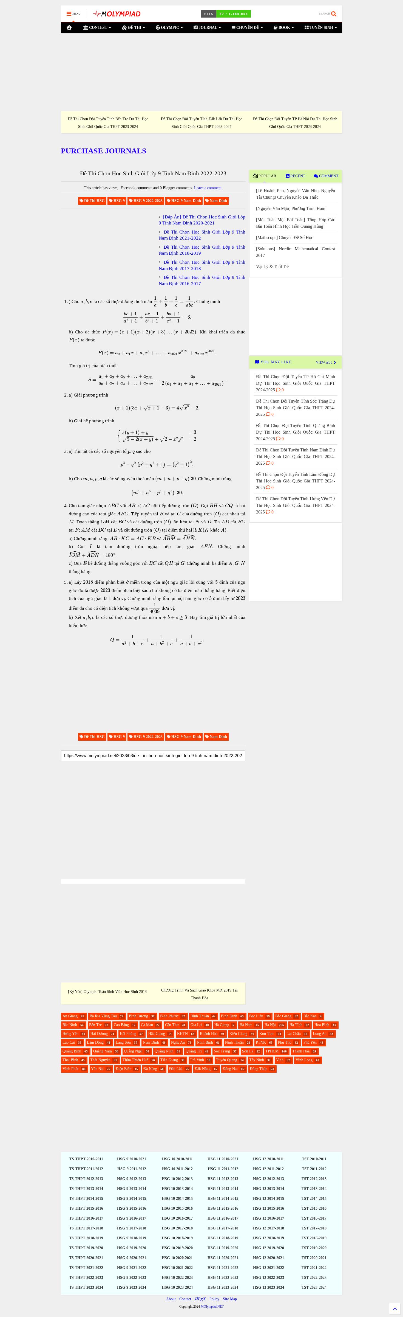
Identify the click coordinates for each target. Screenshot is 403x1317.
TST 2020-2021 (314, 1258)
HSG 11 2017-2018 (223, 1228)
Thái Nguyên (100, 1060)
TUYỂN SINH (320, 28)
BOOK (283, 28)
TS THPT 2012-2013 (86, 1179)
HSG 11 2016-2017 (223, 1218)
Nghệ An (178, 1042)
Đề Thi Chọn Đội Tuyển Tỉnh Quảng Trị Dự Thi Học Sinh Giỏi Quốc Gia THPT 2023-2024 (295, 122)
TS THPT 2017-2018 (86, 1228)
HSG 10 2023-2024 (177, 1287)
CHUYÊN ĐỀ (247, 28)
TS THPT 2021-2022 (86, 1268)
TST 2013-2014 (314, 1189)
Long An (320, 1034)
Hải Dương (99, 1034)
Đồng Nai (230, 1069)
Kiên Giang (238, 1034)
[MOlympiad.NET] (116, 15)
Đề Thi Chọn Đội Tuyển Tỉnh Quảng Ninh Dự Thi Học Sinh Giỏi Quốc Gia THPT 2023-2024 (201, 122)
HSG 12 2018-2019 (268, 1238)
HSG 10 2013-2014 (177, 1189)
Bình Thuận (200, 1016)
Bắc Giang (283, 1016)
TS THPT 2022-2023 (86, 1278)
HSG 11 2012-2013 (223, 1179)
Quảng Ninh (164, 1051)
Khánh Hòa (208, 1034)
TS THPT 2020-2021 (86, 1258)
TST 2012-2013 (314, 1179)
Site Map (230, 1299)
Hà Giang (221, 1025)
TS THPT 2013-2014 (86, 1189)
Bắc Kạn (310, 1016)
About (171, 1299)
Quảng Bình (72, 1051)
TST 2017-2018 (314, 1228)
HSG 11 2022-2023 (223, 1278)
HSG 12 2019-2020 (268, 1248)
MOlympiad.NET (212, 1306)
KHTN (182, 1034)
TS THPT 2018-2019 (86, 1238)
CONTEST (97, 28)
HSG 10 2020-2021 (177, 1258)
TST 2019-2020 (314, 1248)
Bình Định (229, 1016)
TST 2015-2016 (314, 1208)
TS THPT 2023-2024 (86, 1287)
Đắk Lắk (176, 1069)
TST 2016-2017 (314, 1218)
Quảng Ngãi (133, 1051)
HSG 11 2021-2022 (223, 1268)
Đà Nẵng (150, 1069)
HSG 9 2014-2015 (131, 1199)
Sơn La (247, 1051)
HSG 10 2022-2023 (177, 1278)
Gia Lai (196, 1025)
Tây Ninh (256, 1060)
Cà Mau (147, 1025)
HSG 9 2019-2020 (131, 1248)
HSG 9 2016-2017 (131, 1218)
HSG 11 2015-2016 (223, 1208)
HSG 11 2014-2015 (223, 1199)
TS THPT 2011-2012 (86, 1169)
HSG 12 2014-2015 (268, 1199)
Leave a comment (208, 188)
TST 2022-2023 (314, 1278)
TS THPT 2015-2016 (86, 1208)
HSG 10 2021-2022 (177, 1268)
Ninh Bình (205, 1042)
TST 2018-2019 (314, 1238)
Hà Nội (270, 1025)
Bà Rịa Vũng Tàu (103, 1016)
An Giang (70, 1016)
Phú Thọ (284, 1042)
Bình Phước (169, 1016)
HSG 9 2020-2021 (131, 1258)
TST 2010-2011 (314, 1159)
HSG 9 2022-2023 (131, 1278)
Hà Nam (246, 1025)
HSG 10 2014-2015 (177, 1199)
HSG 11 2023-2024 (223, 1287)
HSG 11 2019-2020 (223, 1248)
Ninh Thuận (234, 1042)
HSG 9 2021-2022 (131, 1268)
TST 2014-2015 (314, 1199)
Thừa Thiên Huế (135, 1060)
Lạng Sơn (123, 1042)
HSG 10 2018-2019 (177, 1238)
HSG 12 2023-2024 (268, 1287)
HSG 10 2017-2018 (177, 1228)
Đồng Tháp (258, 1069)
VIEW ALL (325, 362)
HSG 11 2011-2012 (223, 1169)
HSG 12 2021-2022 (268, 1268)
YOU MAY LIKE (275, 362)
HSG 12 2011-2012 (268, 1169)
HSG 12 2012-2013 (268, 1179)
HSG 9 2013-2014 (131, 1189)
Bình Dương (138, 1016)
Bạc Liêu (256, 1016)
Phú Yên (310, 1042)
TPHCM (272, 1051)
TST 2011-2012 (314, 1169)
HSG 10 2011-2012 (177, 1169)
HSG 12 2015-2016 (268, 1208)
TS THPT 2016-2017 (86, 1218)
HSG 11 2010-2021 (223, 1159)
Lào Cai (69, 1042)
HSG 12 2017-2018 (268, 1228)
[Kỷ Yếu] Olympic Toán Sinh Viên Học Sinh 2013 (107, 992)
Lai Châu (293, 1034)
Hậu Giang (156, 1034)
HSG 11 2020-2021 (223, 1258)
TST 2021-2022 (314, 1268)
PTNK (261, 1042)
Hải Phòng (128, 1034)
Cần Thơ (171, 1025)
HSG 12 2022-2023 (268, 1278)
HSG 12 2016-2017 (268, 1218)
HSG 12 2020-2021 (268, 1258)
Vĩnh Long (304, 1060)
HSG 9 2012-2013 (131, 1179)
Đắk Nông (203, 1069)
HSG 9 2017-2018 (131, 1228)
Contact (185, 1299)
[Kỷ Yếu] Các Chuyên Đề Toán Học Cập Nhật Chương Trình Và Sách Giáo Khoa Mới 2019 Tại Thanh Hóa (199, 990)
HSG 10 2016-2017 (177, 1218)
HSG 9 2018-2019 (131, 1238)
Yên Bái (97, 1069)
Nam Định (151, 1042)
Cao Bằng (121, 1025)
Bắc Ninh (70, 1025)
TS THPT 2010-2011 (86, 1159)
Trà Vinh (197, 1060)
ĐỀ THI (134, 28)
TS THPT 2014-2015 (86, 1199)
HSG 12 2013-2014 (268, 1189)
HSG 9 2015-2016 (131, 1208)
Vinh (279, 1060)
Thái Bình (70, 1060)
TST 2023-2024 (314, 1287)
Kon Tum (266, 1034)
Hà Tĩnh (296, 1025)
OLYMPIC (169, 28)
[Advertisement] (201, 72)
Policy (214, 1299)
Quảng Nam (102, 1051)
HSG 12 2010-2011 (268, 1159)
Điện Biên (123, 1069)
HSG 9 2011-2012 (131, 1169)
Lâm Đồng (95, 1042)
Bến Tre (95, 1025)
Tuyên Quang (226, 1060)
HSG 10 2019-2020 (177, 1248)
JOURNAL (207, 28)
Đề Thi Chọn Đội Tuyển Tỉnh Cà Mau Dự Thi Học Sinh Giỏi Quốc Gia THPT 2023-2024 (108, 122)
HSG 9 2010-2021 (131, 1159)
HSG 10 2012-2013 (177, 1179)
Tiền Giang (169, 1060)
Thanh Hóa (301, 1051)
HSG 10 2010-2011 (177, 1159)
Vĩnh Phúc (71, 1069)
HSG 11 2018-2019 (223, 1238)
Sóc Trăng (222, 1051)
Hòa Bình (321, 1025)
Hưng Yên (70, 1034)
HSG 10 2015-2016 (177, 1208)
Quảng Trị (194, 1051)
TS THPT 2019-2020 (86, 1248)
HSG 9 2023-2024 (131, 1287)
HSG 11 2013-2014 (223, 1189)
